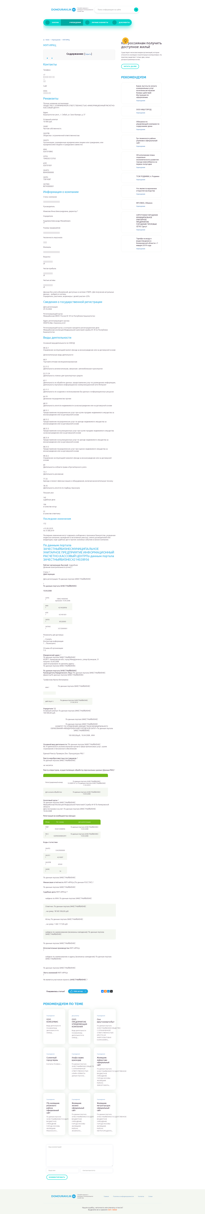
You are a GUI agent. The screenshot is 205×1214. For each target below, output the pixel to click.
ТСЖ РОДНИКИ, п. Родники (147, 176)
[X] (111, 991)
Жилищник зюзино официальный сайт (78, 1106)
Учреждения (75, 22)
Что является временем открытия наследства (146, 189)
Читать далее (130, 66)
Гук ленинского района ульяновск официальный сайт (146, 140)
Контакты (141, 1196)
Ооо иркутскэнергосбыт (105, 1020)
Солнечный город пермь (52, 1059)
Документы (124, 22)
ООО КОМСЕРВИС (52, 1020)
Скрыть (88, 54)
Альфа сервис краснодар (78, 1059)
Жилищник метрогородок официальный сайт (103, 1106)
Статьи (150, 1196)
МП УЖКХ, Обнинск (144, 203)
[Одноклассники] (105, 991)
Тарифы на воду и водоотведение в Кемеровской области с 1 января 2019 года (147, 241)
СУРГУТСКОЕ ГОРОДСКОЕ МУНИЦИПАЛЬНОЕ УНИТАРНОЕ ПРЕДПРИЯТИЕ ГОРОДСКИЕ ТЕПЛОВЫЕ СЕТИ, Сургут (147, 220)
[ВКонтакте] (102, 991)
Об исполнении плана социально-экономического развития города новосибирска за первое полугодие (147, 159)
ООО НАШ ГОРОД (143, 109)
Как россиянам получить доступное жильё (141, 45)
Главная (106, 1196)
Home (47, 40)
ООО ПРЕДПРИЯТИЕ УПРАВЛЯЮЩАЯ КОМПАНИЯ (79, 1023)
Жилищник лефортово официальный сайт (103, 1061)
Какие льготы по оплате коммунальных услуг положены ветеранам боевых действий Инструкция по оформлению (146, 91)
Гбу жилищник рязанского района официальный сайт (52, 1108)
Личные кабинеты (100, 22)
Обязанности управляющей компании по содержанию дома (147, 124)
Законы (55, 22)
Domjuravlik (63, 9)
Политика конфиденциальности (123, 1196)
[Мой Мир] (108, 991)
